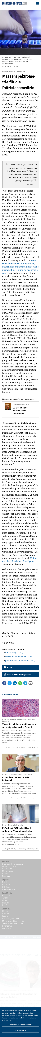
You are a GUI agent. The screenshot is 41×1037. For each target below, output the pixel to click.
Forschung (6, 876)
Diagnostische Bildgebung (12, 864)
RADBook (6, 884)
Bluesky (5, 900)
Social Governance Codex (12, 923)
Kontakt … (10, 667)
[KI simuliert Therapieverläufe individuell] (20, 763)
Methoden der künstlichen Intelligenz (20, 559)
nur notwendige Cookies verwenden (20, 1025)
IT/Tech (5, 873)
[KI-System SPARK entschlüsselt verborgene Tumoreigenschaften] (20, 813)
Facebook (6, 895)
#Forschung (16, 747)
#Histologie (31, 849)
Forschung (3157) (14, 652)
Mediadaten (7, 911)
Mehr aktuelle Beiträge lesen (18, 674)
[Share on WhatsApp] (20, 683)
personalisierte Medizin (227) (20, 660)
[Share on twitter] (10, 683)
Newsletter (6, 913)
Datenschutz (7, 926)
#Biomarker (7, 747)
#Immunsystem (33, 747)
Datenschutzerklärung (17, 1015)
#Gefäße (24, 747)
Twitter (5, 898)
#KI (21, 798)
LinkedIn (5, 903)
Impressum (6, 928)
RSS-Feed (6, 905)
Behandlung (7, 869)
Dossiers (5, 882)
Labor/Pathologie (9, 866)
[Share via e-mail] (30, 683)
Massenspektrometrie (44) (18, 656)
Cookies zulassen (20, 1031)
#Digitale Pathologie (11, 849)
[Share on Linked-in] (15, 683)
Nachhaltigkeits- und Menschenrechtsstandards (13, 919)
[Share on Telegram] (25, 683)
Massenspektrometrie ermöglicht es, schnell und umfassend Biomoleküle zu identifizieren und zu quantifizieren (20, 267)
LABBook (6, 887)
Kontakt (5, 916)
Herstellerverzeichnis (10, 889)
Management (7, 871)
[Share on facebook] (4, 683)
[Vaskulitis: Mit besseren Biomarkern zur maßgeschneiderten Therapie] (20, 708)
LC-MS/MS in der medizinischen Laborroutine (20, 410)
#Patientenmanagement (30, 798)
